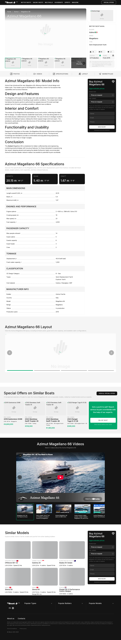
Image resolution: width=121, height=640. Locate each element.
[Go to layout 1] (20, 370)
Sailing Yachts (38, 2)
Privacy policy (23, 628)
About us (10, 619)
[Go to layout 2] (47, 370)
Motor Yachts (26, 2)
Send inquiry (102, 127)
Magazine (75, 2)
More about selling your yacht (103, 424)
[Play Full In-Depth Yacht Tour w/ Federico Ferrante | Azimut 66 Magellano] (44, 508)
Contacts (21, 619)
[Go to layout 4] (101, 370)
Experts (67, 2)
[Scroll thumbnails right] (83, 63)
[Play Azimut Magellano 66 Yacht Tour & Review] (101, 508)
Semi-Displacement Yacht (97, 45)
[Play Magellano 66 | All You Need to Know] (25, 508)
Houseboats (59, 2)
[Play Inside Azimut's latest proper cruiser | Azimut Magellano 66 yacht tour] (82, 508)
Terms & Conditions (12, 628)
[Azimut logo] (102, 15)
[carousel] (45, 37)
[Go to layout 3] (74, 370)
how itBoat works (99, 64)
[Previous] (8, 32)
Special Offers (109, 2)
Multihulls (49, 2)
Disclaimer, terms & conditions (102, 130)
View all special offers (107, 393)
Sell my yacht (103, 420)
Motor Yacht (94, 26)
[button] (45, 32)
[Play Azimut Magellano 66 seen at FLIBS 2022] (63, 508)
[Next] (83, 32)
